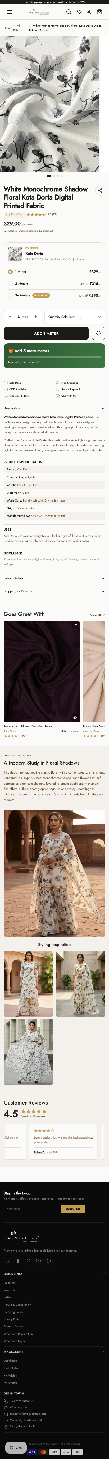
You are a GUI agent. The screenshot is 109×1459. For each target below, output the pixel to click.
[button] (80, 317)
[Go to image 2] (54, 176)
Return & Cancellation (17, 1304)
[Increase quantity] (35, 316)
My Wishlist (11, 1375)
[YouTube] (38, 1261)
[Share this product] (100, 191)
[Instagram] (8, 1261)
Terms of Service (14, 1326)
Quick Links (13, 1274)
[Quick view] (75, 717)
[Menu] (9, 12)
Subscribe (73, 1209)
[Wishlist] (79, 12)
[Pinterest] (28, 1261)
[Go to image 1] (49, 176)
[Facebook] (18, 1261)
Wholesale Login (14, 1341)
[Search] (69, 12)
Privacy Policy (12, 1319)
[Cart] (99, 12)
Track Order (11, 1368)
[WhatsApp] (48, 1261)
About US (10, 1283)
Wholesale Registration (18, 1334)
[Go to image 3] (58, 176)
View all (95, 615)
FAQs (7, 1297)
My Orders (10, 1382)
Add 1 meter (46, 333)
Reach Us (9, 1290)
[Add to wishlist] (98, 333)
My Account (13, 1352)
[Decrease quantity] (10, 316)
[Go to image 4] (61, 176)
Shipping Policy (13, 1312)
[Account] (89, 12)
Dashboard (10, 1361)
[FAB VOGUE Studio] (39, 12)
